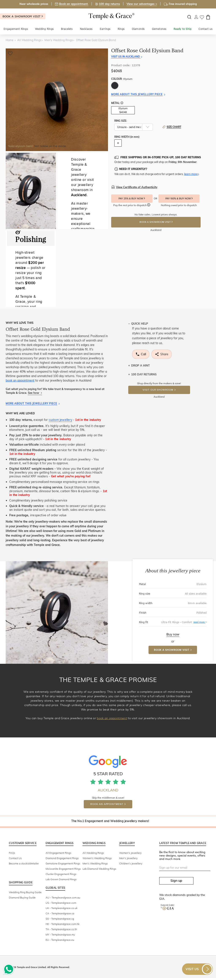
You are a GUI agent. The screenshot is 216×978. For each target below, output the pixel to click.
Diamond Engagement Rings (62, 858)
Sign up (176, 880)
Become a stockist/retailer (24, 863)
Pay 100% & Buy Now (178, 198)
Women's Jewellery (130, 852)
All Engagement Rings (58, 852)
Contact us (205, 28)
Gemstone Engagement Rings (63, 863)
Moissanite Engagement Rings (63, 868)
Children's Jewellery (130, 863)
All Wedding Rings (93, 852)
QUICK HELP (139, 323)
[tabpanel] (57, 99)
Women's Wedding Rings (97, 858)
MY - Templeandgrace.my (60, 934)
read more (200, 622)
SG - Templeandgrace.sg (60, 918)
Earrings (105, 28)
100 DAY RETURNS (144, 374)
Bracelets (67, 28)
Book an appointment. (73, 4)
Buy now (172, 634)
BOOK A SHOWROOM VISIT (155, 222)
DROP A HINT (140, 365)
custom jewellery (60, 420)
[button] (122, 103)
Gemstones (159, 28)
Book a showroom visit (22, 16)
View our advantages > (142, 4)
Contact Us (15, 858)
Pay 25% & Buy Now (131, 198)
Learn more (191, 174)
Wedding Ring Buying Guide (25, 892)
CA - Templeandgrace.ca (60, 913)
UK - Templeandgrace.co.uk (61, 908)
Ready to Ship (183, 28)
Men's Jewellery (128, 858)
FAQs (12, 852)
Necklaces (86, 28)
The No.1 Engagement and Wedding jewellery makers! (110, 821)
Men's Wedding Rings (95, 863)
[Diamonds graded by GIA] (169, 910)
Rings (121, 28)
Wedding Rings (44, 28)
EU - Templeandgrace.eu (60, 939)
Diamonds (138, 28)
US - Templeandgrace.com (61, 902)
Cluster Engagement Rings (61, 874)
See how (34, 392)
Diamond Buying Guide (22, 897)
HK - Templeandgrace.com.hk (63, 924)
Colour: (121, 78)
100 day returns (109, 4)
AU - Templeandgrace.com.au (63, 897)
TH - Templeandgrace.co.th (61, 929)
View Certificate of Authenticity (136, 187)
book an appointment (20, 380)
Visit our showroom (158, 389)
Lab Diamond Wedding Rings (99, 868)
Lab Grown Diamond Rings (61, 879)
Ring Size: (120, 120)
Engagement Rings (16, 28)
